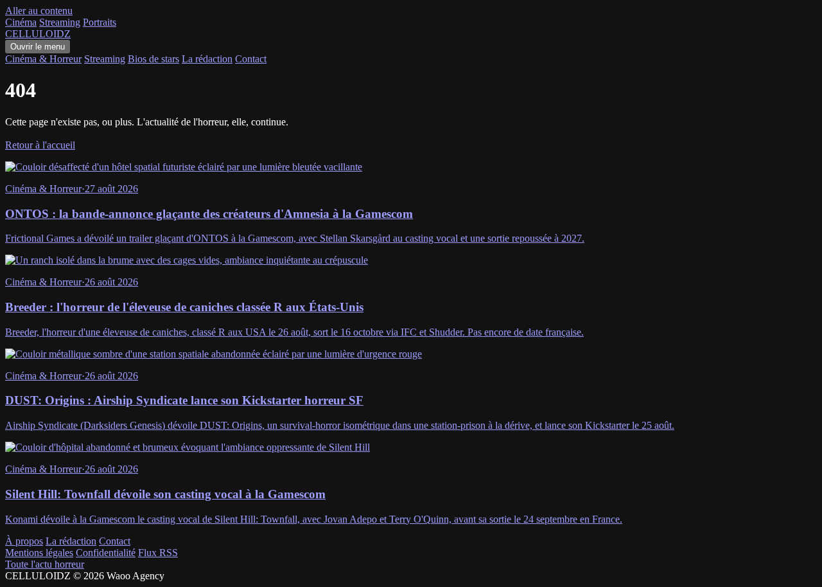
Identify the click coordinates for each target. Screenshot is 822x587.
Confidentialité (106, 552)
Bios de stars (153, 58)
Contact (251, 58)
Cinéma (21, 22)
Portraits (99, 22)
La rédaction (207, 58)
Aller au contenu (39, 10)
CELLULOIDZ (38, 33)
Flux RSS (158, 552)
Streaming (59, 22)
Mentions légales (39, 552)
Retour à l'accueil (40, 145)
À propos (24, 541)
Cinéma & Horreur (43, 58)
